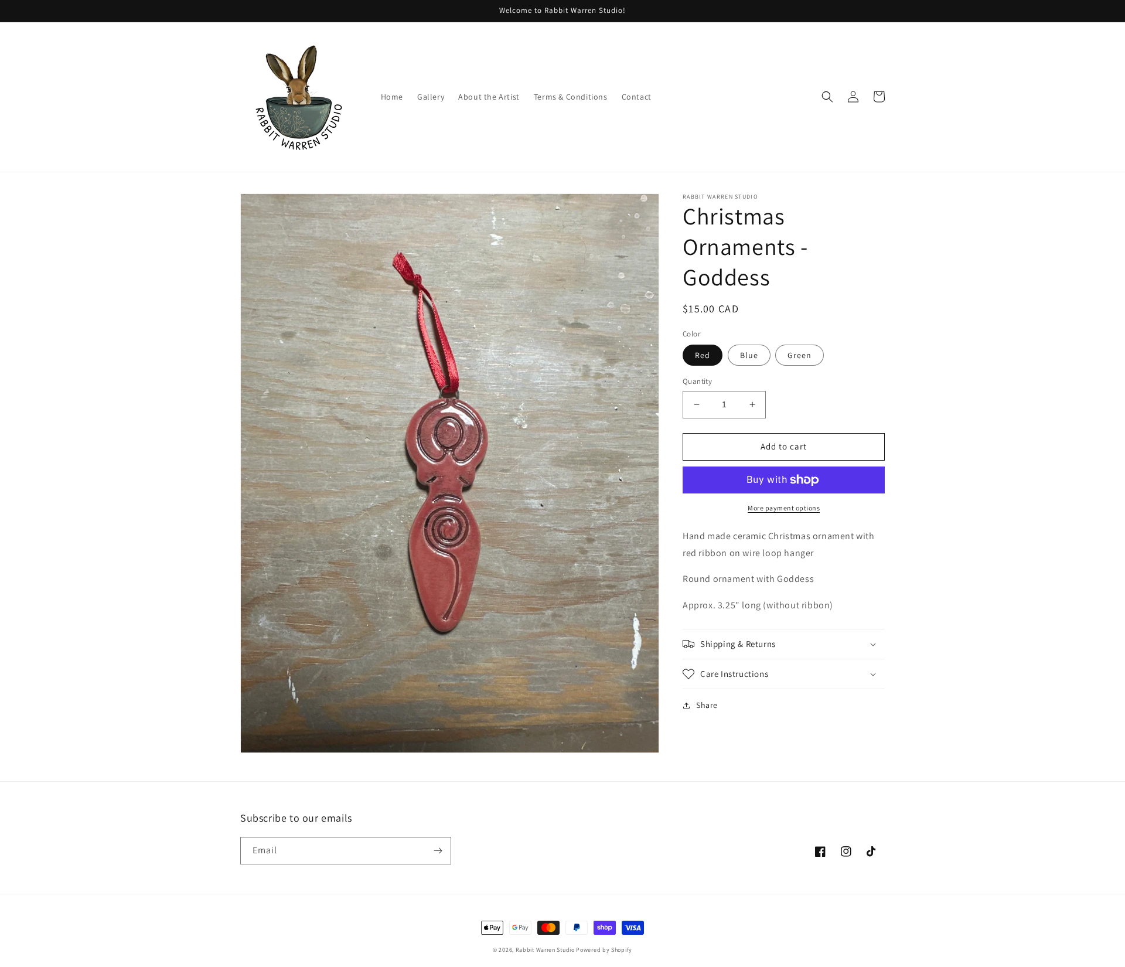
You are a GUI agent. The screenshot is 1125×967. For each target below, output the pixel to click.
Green (800, 355)
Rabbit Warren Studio (545, 950)
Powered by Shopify (604, 950)
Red (702, 355)
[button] (827, 97)
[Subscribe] (438, 850)
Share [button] (707, 705)
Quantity (697, 381)
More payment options (784, 507)
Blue (749, 355)
